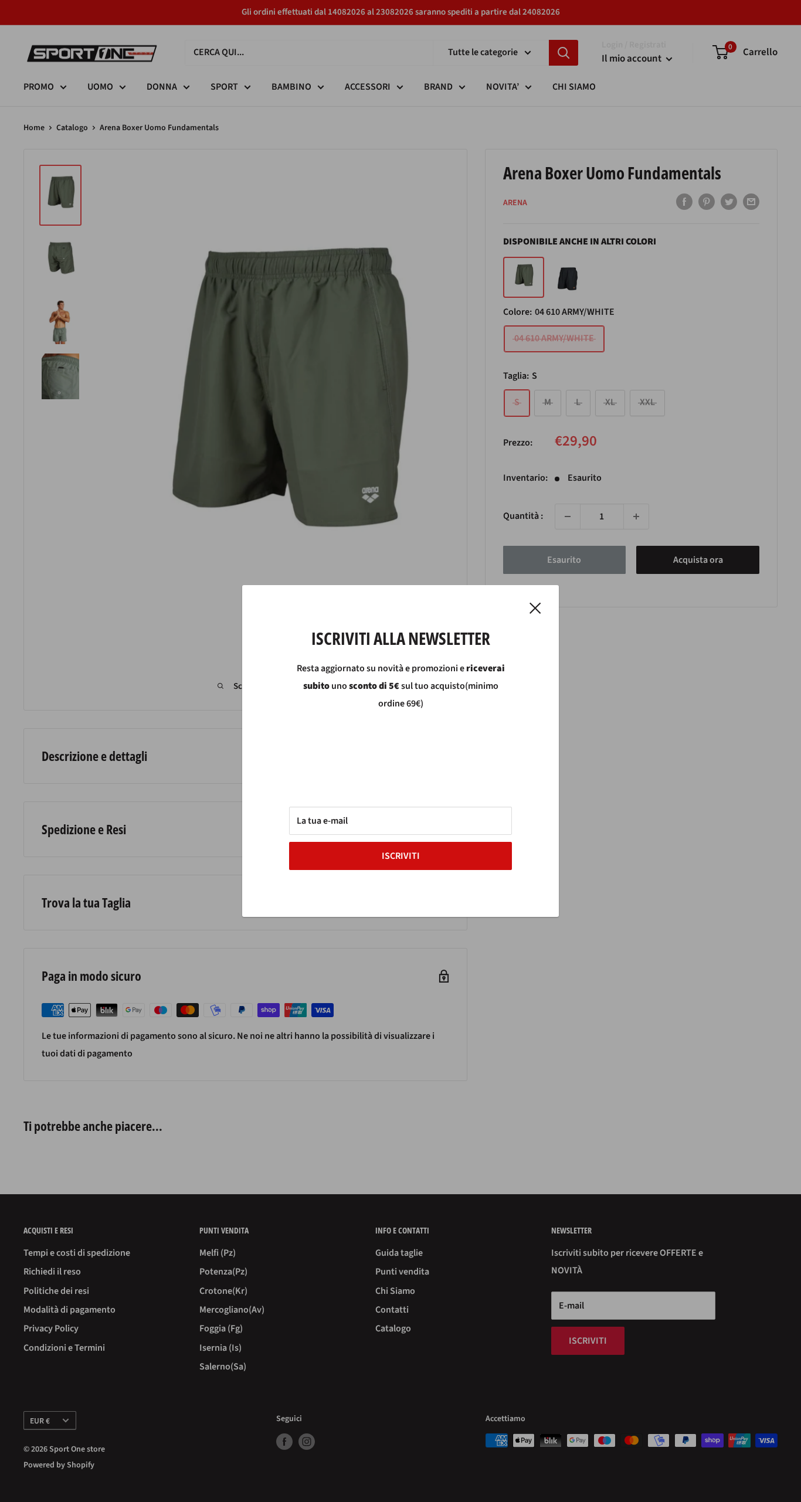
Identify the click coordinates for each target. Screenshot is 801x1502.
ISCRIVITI (401, 855)
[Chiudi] (535, 608)
